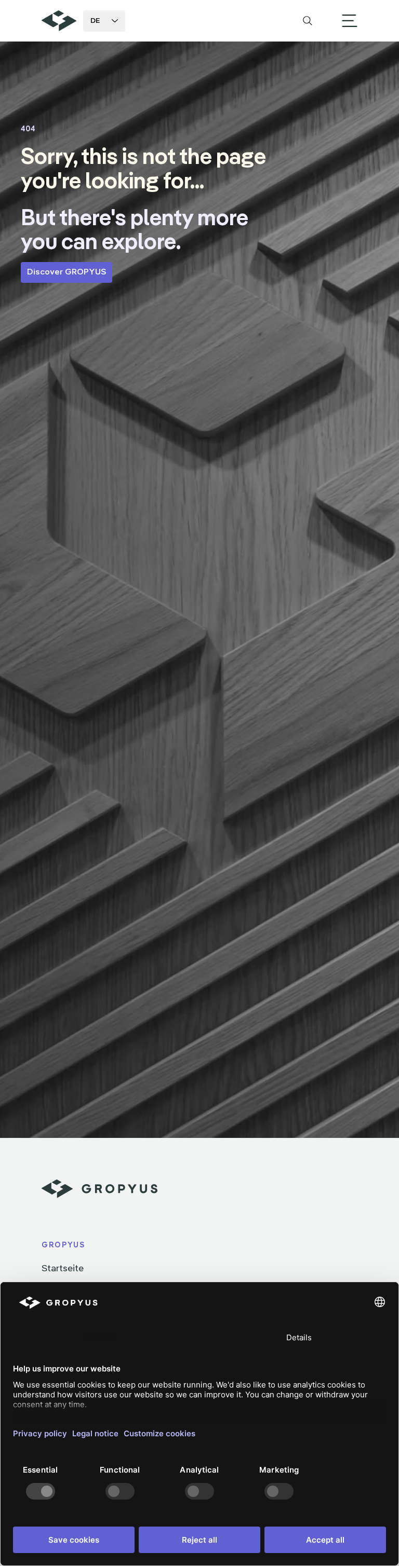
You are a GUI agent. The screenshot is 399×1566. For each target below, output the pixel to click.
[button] (349, 21)
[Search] (307, 21)
